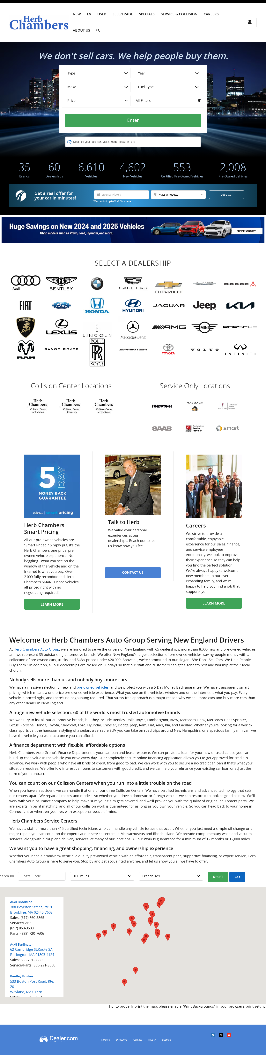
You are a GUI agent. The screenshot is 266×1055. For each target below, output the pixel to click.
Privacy (152, 1039)
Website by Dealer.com (59, 1039)
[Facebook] (215, 1037)
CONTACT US (133, 572)
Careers (105, 1039)
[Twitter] (223, 1037)
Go (237, 877)
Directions (121, 1039)
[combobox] (97, 73)
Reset (218, 877)
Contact (137, 1039)
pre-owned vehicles (93, 687)
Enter (133, 120)
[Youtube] (231, 1037)
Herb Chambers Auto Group (36, 649)
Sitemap (166, 1039)
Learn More (52, 604)
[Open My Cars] (248, 22)
